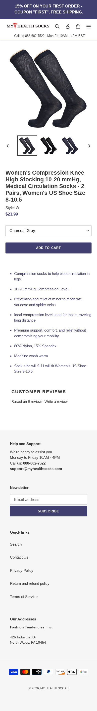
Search (16, 544)
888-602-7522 (35, 36)
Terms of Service (24, 596)
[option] (27, 145)
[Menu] (88, 26)
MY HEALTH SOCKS (54, 688)
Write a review (56, 401)
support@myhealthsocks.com (36, 469)
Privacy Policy (21, 570)
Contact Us (19, 557)
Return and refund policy (29, 583)
